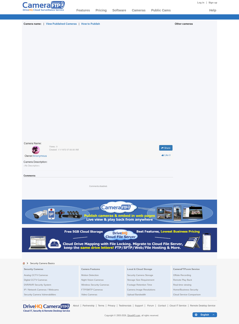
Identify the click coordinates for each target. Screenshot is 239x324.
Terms (101, 305)
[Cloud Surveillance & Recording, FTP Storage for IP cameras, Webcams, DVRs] (43, 7)
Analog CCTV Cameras (36, 275)
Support (139, 305)
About (76, 305)
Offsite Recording (182, 275)
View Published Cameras (61, 24)
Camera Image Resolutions (141, 289)
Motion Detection (90, 275)
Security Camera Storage (140, 275)
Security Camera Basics (42, 263)
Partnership (88, 305)
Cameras (139, 10)
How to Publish (90, 24)
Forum (150, 305)
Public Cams (161, 10)
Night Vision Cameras (92, 280)
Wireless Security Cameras (95, 284)
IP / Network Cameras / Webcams (41, 289)
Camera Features (90, 269)
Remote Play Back (182, 280)
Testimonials (125, 305)
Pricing (101, 10)
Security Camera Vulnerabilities (40, 294)
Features (83, 10)
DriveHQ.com (133, 315)
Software (119, 10)
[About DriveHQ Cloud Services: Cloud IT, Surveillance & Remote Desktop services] (47, 306)
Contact (162, 305)
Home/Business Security (185, 289)
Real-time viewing (182, 284)
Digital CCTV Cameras (35, 280)
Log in (200, 2)
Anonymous (40, 156)
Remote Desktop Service (202, 305)
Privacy (111, 305)
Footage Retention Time (139, 284)
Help (212, 10)
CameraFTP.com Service (186, 269)
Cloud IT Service (178, 305)
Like (167, 155)
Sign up (213, 2)
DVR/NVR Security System (37, 284)
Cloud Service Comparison (187, 294)
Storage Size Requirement (140, 280)
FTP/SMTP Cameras (92, 289)
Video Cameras (89, 294)
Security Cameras (33, 269)
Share (167, 147)
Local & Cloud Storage (139, 269)
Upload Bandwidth (136, 294)
